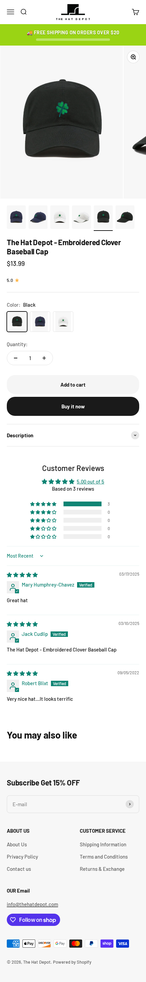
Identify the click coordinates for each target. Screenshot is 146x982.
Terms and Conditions (104, 856)
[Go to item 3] (59, 218)
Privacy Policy (22, 856)
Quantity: (17, 344)
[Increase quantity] (44, 358)
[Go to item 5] (103, 218)
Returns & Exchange (102, 869)
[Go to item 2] (38, 218)
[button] (43, 504)
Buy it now (73, 406)
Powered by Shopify (72, 962)
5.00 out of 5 (90, 481)
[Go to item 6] (124, 218)
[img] (22, 575)
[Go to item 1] (16, 218)
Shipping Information (103, 844)
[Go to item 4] (81, 218)
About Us (17, 844)
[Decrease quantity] (15, 358)
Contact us (19, 869)
